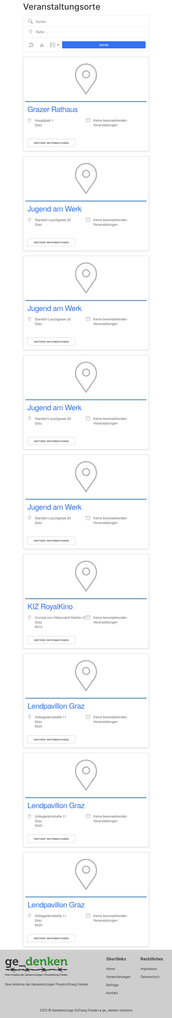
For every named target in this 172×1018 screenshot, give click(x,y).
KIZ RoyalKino (50, 606)
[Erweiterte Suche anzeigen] (31, 45)
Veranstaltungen (118, 977)
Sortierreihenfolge (41, 45)
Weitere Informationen (51, 143)
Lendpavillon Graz (56, 705)
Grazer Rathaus (52, 108)
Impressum (149, 969)
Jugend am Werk (54, 208)
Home (110, 969)
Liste (53, 45)
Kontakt (112, 993)
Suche (103, 44)
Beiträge (112, 985)
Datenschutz (150, 977)
